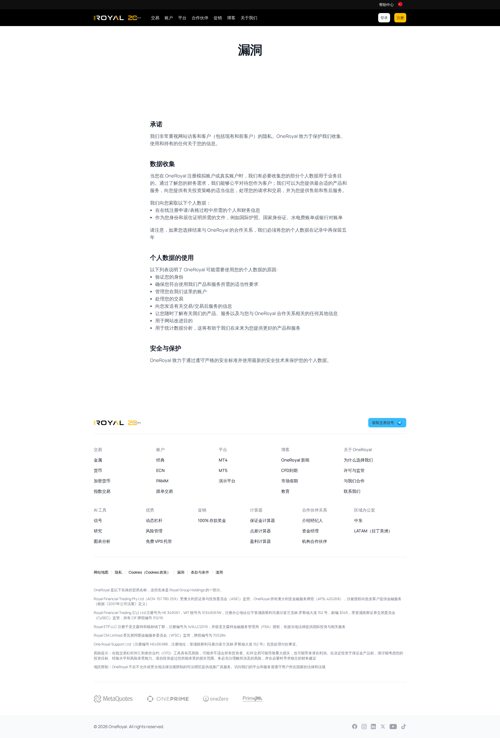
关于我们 (249, 18)
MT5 (223, 470)
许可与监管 (354, 470)
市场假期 (289, 481)
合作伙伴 (200, 18)
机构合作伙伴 (314, 541)
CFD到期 (289, 470)
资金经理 (310, 531)
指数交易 (102, 491)
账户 (169, 18)
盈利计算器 (260, 541)
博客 (231, 18)
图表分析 (102, 541)
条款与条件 (200, 572)
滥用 (219, 572)
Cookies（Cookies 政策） (150, 572)
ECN (160, 470)
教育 (285, 491)
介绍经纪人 (312, 520)
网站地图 (101, 572)
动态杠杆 (154, 520)
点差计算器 (260, 531)
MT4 (223, 460)
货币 (98, 470)
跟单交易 (164, 491)
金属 (98, 460)
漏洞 (180, 572)
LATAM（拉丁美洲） (373, 531)
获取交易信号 (383, 422)
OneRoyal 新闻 (295, 460)
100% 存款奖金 (212, 520)
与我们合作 (354, 481)
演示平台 (227, 481)
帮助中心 (386, 5)
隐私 (118, 572)
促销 (218, 18)
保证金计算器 (262, 520)
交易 (155, 18)
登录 (384, 17)
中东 (358, 520)
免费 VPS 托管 (159, 541)
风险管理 (154, 531)
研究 (98, 531)
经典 (160, 460)
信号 (98, 520)
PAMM (162, 481)
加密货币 (102, 481)
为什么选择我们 (358, 460)
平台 (182, 18)
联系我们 (352, 491)
